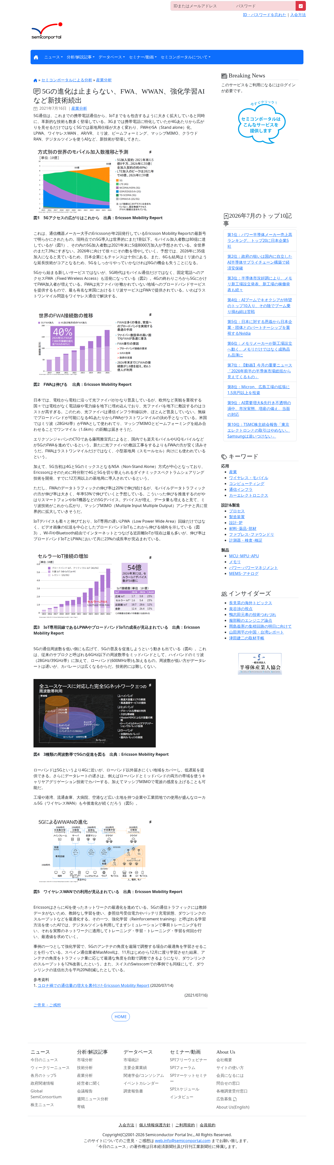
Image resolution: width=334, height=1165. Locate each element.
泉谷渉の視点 (241, 608)
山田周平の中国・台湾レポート (256, 632)
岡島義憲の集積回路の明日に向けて (260, 626)
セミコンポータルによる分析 (66, 80)
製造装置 (237, 516)
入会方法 (298, 14)
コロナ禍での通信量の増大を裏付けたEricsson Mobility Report (93, 985)
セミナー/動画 (141, 57)
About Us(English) (232, 1107)
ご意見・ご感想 (47, 1005)
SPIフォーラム (182, 1067)
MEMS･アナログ (243, 573)
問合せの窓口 (228, 1083)
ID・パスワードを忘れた (264, 14)
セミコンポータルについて (184, 57)
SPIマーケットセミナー (188, 1078)
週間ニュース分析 (92, 1098)
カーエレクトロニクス (248, 495)
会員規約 (207, 1125)
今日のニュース (44, 1059)
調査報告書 (133, 1091)
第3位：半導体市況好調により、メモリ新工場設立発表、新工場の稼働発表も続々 (259, 283)
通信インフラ (241, 489)
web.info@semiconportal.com (183, 1140)
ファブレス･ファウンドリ (251, 534)
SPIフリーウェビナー (188, 1059)
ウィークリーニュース (50, 1067)
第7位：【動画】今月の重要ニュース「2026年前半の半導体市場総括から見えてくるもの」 (259, 370)
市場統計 (131, 1059)
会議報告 (85, 1091)
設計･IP (236, 522)
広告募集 (224, 1098)
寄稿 (81, 1106)
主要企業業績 (135, 1067)
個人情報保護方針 (154, 1125)
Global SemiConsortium (46, 1094)
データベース (110, 57)
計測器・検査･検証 (245, 540)
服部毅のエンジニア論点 (250, 620)
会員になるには (230, 1075)
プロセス (237, 511)
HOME (121, 1016)
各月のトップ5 (43, 1075)
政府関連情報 (42, 1083)
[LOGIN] (301, 6)
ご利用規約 (185, 1125)
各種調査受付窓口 (232, 1091)
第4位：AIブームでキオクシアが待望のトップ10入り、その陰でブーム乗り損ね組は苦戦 (259, 305)
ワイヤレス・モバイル (248, 477)
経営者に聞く (88, 1083)
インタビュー (181, 1097)
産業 (233, 472)
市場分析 (85, 1059)
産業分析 (104, 80)
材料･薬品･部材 (242, 528)
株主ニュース (42, 1104)
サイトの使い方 (230, 1067)
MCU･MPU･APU (244, 556)
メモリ (235, 561)
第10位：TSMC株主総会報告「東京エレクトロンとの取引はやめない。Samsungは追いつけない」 (258, 430)
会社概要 (224, 1059)
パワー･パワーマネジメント (253, 567)
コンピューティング (246, 483)
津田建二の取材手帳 (246, 638)
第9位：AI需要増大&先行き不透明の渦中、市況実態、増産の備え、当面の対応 (259, 408)
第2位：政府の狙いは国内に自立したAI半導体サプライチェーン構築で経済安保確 (259, 262)
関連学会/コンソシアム (143, 1075)
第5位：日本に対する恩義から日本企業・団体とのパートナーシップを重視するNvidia (259, 327)
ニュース (52, 57)
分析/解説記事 (79, 57)
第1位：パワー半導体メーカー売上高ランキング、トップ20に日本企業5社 (259, 240)
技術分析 (85, 1067)
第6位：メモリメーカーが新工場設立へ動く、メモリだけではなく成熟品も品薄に (259, 349)
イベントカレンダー (141, 1083)
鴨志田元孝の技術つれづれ (252, 614)
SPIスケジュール (184, 1089)
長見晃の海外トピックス (250, 602)
